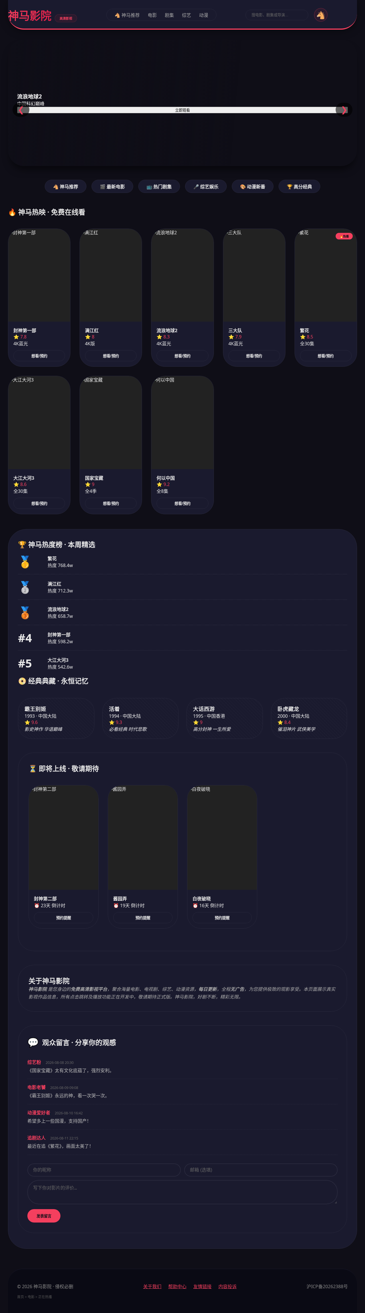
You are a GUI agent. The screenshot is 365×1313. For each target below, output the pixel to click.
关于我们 (152, 1286)
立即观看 (182, 110)
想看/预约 (39, 356)
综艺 (186, 15)
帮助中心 (177, 1286)
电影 (152, 15)
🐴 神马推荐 (127, 15)
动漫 (203, 15)
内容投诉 (227, 1286)
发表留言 (43, 1216)
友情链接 (202, 1286)
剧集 (169, 15)
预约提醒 (63, 918)
